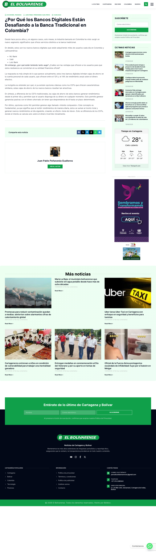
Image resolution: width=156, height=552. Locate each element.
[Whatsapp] (150, 546)
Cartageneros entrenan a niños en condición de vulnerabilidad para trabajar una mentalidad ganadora (27, 366)
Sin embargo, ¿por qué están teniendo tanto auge (26, 65)
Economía (10, 15)
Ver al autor (55, 166)
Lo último (95, 4)
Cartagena (107, 4)
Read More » (9, 323)
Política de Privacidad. (132, 37)
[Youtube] (71, 457)
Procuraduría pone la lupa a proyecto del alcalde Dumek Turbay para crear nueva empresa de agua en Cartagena (136, 68)
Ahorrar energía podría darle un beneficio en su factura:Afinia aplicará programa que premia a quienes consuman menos (136, 105)
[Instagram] (76, 457)
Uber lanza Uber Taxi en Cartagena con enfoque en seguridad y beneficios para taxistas (124, 314)
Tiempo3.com (135, 166)
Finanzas (18, 15)
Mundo (137, 4)
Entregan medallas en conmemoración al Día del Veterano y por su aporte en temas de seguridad (76, 366)
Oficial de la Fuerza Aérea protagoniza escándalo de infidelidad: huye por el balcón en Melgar (128, 366)
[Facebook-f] (80, 457)
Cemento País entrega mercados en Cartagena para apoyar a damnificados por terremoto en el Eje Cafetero (135, 93)
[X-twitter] (85, 457)
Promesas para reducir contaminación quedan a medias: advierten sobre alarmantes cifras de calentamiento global (28, 314)
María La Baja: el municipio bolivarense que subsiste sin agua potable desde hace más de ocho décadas (77, 282)
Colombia (128, 4)
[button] (146, 4)
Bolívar (118, 4)
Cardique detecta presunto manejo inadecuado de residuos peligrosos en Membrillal (136, 79)
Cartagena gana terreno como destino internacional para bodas (136, 54)
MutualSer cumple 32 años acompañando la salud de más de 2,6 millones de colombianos (136, 117)
